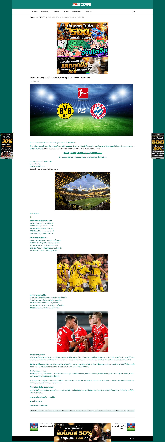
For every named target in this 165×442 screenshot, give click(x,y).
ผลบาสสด (56, 11)
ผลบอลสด (34, 11)
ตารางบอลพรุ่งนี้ (45, 11)
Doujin (94, 157)
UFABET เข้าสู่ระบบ (83, 153)
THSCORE (78, 157)
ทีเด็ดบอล (52, 410)
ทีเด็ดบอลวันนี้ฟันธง (62, 410)
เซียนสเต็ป (130, 410)
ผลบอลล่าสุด (87, 157)
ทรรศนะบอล (44, 410)
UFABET (66, 153)
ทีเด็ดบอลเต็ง (73, 410)
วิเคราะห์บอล (89, 11)
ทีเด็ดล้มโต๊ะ (102, 410)
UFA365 (73, 153)
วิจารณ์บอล (110, 410)
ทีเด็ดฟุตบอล (92, 410)
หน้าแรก (132, 438)
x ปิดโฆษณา (7, 158)
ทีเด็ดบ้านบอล (83, 410)
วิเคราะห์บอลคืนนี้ (120, 410)
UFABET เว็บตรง (96, 153)
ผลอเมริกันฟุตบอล (77, 11)
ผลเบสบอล (66, 11)
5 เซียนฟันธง (34, 410)
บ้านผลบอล (69, 157)
